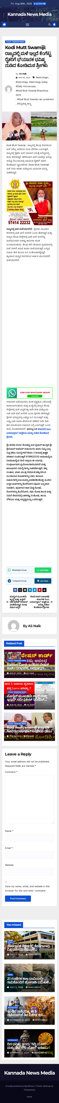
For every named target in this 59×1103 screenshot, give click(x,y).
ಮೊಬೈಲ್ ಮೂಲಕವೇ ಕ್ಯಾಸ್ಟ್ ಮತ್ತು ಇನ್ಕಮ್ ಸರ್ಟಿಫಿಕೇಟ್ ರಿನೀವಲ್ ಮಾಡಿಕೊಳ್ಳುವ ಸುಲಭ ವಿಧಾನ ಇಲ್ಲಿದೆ (19, 602)
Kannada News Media (29, 14)
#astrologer (42, 77)
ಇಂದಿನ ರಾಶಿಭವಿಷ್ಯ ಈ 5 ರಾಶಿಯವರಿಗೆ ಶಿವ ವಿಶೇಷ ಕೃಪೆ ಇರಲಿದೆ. (25, 1015)
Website (9, 865)
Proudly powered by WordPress (20, 1086)
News (10, 942)
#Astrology (22, 82)
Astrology (13, 1007)
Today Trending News (15, 42)
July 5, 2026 (17, 954)
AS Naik (23, 73)
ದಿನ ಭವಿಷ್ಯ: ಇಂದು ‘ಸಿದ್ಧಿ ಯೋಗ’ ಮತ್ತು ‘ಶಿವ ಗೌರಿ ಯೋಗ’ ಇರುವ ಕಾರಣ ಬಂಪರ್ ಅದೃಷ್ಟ (26, 1047)
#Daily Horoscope (26, 86)
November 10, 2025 (20, 1020)
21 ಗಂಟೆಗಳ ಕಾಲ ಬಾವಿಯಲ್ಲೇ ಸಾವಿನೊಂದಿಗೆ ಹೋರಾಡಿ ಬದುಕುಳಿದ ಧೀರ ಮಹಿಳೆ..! (29, 982)
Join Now (44, 570)
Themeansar (29, 1090)
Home (29, 1097)
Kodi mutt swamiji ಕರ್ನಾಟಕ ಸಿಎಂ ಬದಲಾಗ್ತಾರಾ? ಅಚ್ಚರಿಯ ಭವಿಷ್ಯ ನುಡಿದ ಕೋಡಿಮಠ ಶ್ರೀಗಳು (39, 602)
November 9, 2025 (20, 1053)
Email (9, 848)
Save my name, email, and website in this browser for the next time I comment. (27, 888)
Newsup (47, 1086)
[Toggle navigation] (27, 25)
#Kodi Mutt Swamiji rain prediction (35, 99)
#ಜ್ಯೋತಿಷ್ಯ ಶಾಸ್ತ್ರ (24, 103)
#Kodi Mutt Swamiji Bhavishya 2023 (32, 92)
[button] (49, 24)
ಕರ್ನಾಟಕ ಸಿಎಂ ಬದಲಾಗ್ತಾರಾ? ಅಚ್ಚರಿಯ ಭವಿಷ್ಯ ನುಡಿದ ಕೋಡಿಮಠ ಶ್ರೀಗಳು (28, 432)
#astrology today (38, 82)
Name (9, 831)
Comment (11, 771)
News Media (34, 954)
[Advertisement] (29, 296)
